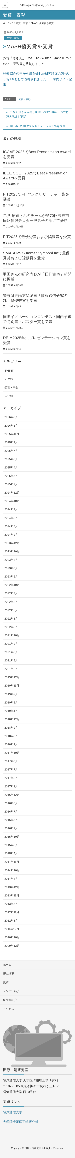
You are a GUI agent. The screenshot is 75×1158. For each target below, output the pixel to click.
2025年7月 (11, 450)
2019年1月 (11, 710)
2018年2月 (11, 744)
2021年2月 (11, 668)
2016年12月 (12, 794)
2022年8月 (11, 601)
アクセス (8, 1008)
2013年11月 (11, 895)
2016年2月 (11, 828)
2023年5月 (11, 559)
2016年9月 (11, 803)
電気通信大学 (12, 1112)
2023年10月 (12, 551)
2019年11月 (11, 685)
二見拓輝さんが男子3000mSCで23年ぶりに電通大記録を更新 (37, 114)
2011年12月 (11, 929)
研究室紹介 (10, 1000)
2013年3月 (11, 903)
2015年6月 (11, 845)
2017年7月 (11, 769)
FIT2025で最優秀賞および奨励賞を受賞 (37, 237)
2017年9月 (11, 761)
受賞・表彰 (13, 38)
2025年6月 (11, 459)
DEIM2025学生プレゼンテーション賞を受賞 (37, 126)
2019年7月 (11, 694)
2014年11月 (11, 861)
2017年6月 (11, 777)
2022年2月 (11, 627)
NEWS (8, 379)
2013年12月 (12, 887)
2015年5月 (11, 853)
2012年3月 (11, 920)
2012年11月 (11, 912)
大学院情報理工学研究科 (20, 1122)
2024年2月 (11, 534)
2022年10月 (12, 584)
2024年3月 (11, 526)
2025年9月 (11, 442)
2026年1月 (11, 425)
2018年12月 (12, 719)
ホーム (7, 964)
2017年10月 (12, 752)
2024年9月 (11, 509)
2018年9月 (11, 727)
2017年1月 (11, 786)
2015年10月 (12, 836)
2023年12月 (12, 543)
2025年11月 (11, 434)
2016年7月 (11, 811)
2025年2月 (11, 484)
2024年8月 (11, 517)
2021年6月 (11, 652)
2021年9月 (11, 643)
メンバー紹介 (11, 991)
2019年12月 (12, 677)
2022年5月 (11, 610)
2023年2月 (11, 576)
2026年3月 (11, 417)
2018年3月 (11, 736)
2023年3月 (11, 568)
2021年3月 (11, 660)
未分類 (8, 395)
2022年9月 (11, 593)
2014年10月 (12, 870)
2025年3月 (11, 475)
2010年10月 (12, 937)
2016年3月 (11, 820)
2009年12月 (12, 945)
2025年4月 (11, 467)
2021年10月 (12, 635)
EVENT (9, 370)
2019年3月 (11, 702)
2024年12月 (12, 492)
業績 (6, 982)
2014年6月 (11, 878)
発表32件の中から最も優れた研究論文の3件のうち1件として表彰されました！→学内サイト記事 (37, 79)
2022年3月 (11, 618)
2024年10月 (12, 501)
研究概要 (8, 973)
